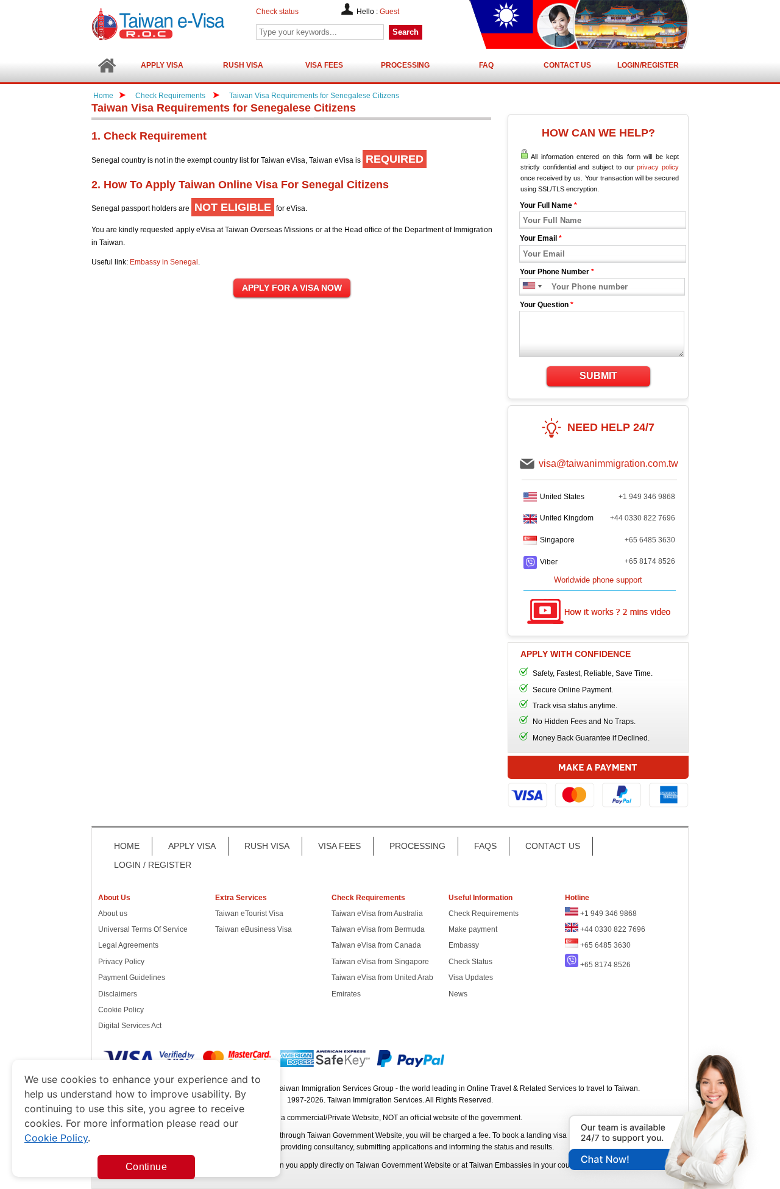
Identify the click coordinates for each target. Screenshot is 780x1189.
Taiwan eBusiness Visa (253, 929)
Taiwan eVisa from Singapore (380, 961)
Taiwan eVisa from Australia (377, 913)
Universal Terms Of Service (143, 929)
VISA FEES (339, 846)
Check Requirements (171, 95)
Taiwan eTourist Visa (249, 913)
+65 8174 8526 (650, 561)
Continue (146, 1167)
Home (103, 95)
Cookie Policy (121, 1010)
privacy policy (658, 167)
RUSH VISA (266, 846)
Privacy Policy (121, 961)
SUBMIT (598, 376)
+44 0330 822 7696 (642, 518)
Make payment (472, 929)
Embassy (463, 945)
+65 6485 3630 (650, 540)
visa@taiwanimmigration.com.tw (608, 463)
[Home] (106, 65)
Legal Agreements (128, 945)
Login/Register (648, 65)
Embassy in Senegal (164, 262)
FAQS (485, 846)
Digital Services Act (129, 1025)
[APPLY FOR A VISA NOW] (291, 288)
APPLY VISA (192, 846)
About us (112, 913)
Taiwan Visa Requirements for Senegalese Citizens (314, 95)
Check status (277, 11)
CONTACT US (552, 846)
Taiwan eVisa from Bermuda (378, 929)
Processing (405, 65)
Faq (486, 65)
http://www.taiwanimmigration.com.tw (189, 24)
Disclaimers (117, 994)
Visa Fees (324, 65)
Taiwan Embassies (500, 1165)
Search (405, 32)
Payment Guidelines (131, 977)
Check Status (470, 961)
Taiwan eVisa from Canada (376, 945)
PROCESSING (417, 846)
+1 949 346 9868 (647, 496)
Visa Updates (470, 977)
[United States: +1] (528, 287)
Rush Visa (243, 65)
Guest (389, 11)
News (457, 994)
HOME (127, 846)
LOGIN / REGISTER (152, 865)
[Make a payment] (598, 783)
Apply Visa (162, 65)
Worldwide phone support (598, 579)
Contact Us (567, 65)
